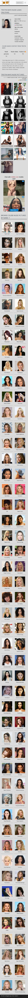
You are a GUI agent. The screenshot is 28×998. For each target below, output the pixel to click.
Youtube (16, 41)
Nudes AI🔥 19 (22, 53)
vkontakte (20, 41)
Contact (20, 996)
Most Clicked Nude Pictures (22, 78)
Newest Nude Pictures (12, 77)
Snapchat (21, 39)
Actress (16, 33)
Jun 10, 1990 (18, 21)
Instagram (17, 39)
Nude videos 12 (14, 53)
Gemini (16, 29)
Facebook (17, 38)
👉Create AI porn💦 (22, 80)
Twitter (21, 38)
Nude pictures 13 (6, 54)
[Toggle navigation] (25, 2)
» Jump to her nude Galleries (20, 15)
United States (19, 25)
